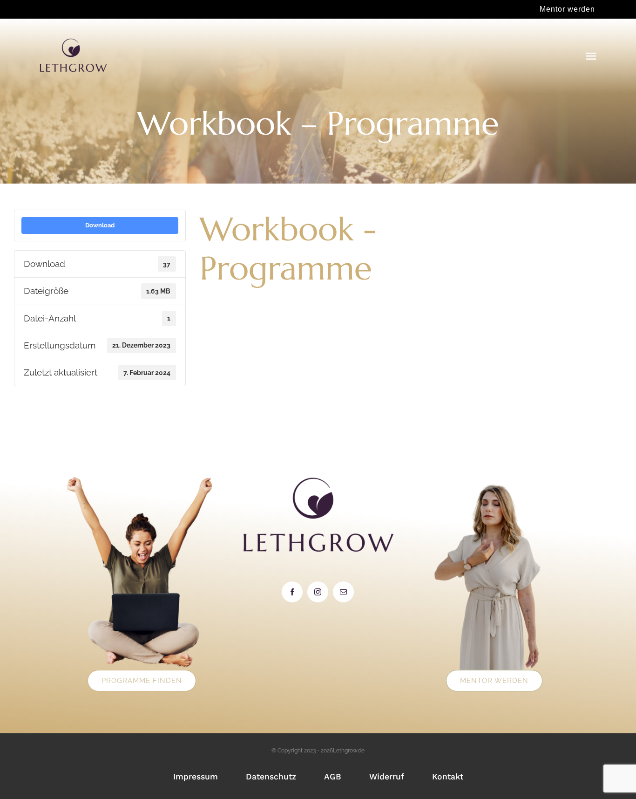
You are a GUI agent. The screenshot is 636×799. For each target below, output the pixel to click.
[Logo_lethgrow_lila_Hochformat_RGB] (73, 41)
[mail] (343, 591)
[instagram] (317, 591)
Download (100, 225)
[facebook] (292, 591)
